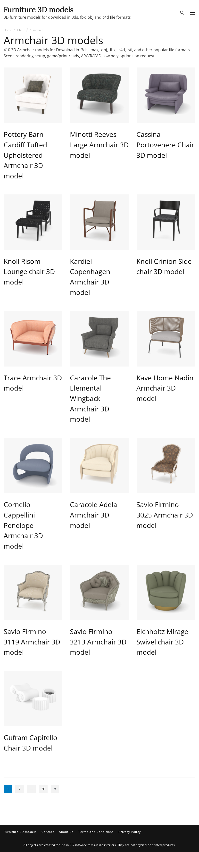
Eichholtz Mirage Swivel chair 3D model (162, 642)
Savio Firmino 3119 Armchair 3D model (32, 642)
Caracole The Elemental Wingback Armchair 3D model (90, 398)
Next (55, 789)
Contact (47, 831)
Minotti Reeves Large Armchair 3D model (99, 144)
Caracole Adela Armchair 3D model (93, 515)
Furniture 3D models (39, 9)
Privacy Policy (129, 831)
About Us (66, 831)
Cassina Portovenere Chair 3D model (165, 144)
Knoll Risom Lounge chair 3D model (29, 271)
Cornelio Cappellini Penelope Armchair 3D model (23, 525)
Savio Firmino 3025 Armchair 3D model (164, 515)
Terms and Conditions (96, 831)
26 (44, 789)
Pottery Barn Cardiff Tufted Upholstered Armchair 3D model (25, 155)
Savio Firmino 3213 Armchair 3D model (98, 642)
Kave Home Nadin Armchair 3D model (164, 388)
